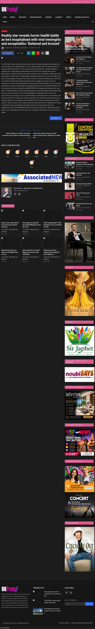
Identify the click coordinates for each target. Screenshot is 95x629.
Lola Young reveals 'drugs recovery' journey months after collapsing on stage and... (46, 135)
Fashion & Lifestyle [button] (82, 17)
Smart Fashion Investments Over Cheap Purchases (84, 94)
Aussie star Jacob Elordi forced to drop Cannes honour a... (9, 225)
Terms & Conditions (64, 623)
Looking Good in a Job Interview (83, 174)
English (87, 2)
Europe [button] (12, 17)
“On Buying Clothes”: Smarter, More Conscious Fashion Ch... (84, 82)
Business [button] (48, 17)
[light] (93, 1)
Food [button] (4, 22)
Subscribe (89, 604)
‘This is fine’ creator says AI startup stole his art (52, 601)
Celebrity (8, 27)
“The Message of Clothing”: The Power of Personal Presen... (84, 69)
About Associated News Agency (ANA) (81, 623)
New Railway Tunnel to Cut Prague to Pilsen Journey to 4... (52, 611)
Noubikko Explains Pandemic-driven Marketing (84, 163)
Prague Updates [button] (35, 17)
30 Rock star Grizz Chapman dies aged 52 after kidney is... (51, 252)
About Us (3, 2)
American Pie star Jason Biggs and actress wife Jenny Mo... (31, 252)
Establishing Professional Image (84, 204)
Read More (55, 118)
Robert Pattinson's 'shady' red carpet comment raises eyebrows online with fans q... (16, 135)
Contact (10, 2)
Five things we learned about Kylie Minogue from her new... (32, 225)
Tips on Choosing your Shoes (83, 194)
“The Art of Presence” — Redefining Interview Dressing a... (83, 105)
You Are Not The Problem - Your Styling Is (84, 58)
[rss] (71, 592)
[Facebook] (66, 592)
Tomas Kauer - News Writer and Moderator (16, 47)
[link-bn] (35, 178)
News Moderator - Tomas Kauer (84, 166)
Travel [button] (68, 17)
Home (5, 17)
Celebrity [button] (58, 17)
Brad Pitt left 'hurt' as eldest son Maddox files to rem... (9, 252)
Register (79, 2)
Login (73, 2)
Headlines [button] (22, 17)
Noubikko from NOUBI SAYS (73, 51)
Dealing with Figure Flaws (84, 184)
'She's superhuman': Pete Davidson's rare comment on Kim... (53, 225)
